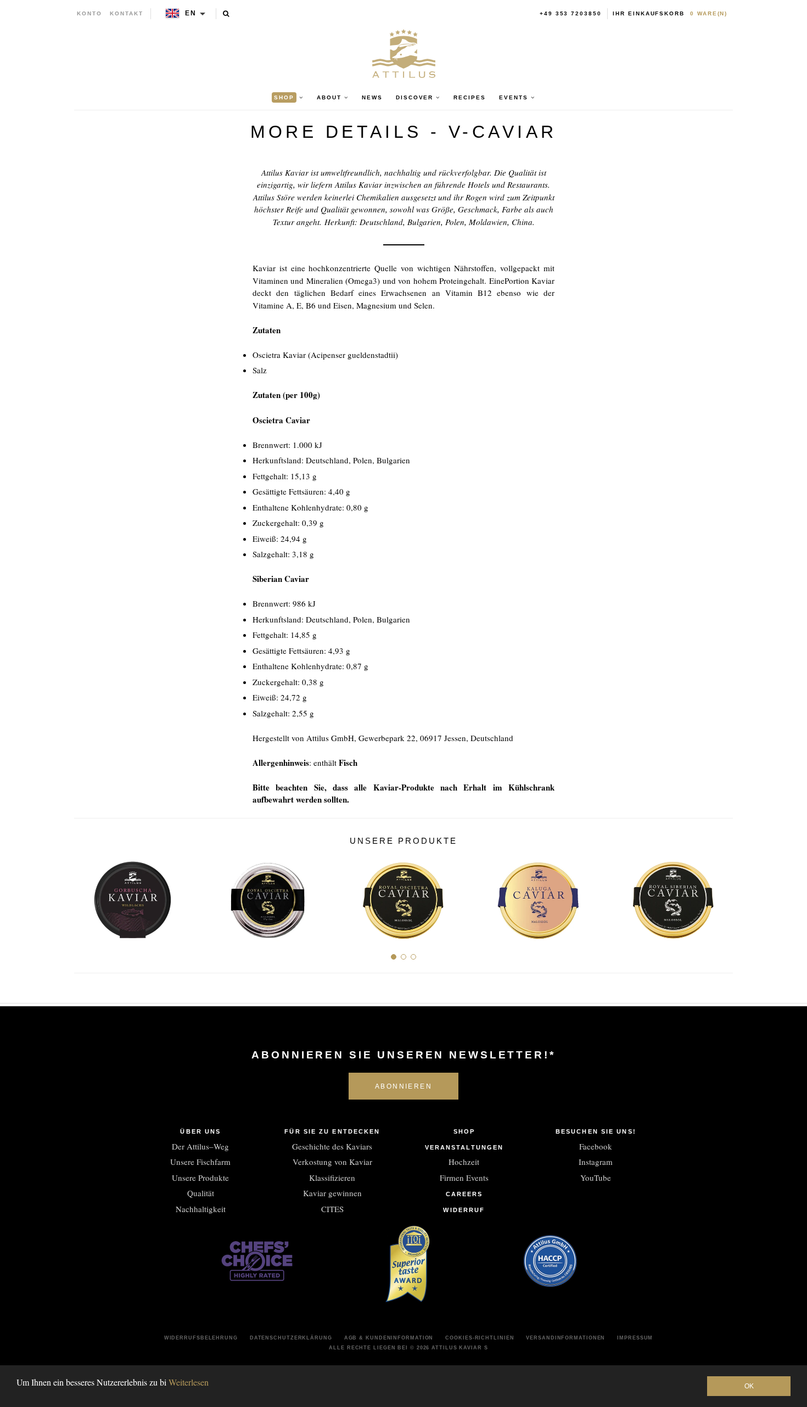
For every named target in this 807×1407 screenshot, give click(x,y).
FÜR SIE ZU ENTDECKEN (332, 1131)
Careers (464, 1194)
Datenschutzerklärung (291, 1338)
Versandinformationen (565, 1338)
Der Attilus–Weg (200, 1146)
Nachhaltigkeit (201, 1208)
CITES (332, 1208)
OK (749, 1386)
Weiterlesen (189, 1382)
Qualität (200, 1192)
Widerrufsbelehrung (201, 1338)
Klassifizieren (332, 1177)
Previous (86, 896)
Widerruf (464, 1210)
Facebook (595, 1146)
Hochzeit (464, 1161)
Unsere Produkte (200, 1177)
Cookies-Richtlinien (479, 1338)
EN (191, 13)
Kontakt (126, 13)
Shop (464, 1131)
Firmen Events (464, 1177)
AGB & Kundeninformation (389, 1338)
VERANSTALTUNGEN (464, 1147)
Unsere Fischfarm (200, 1161)
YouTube (595, 1177)
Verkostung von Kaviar (332, 1161)
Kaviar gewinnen (332, 1192)
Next (720, 896)
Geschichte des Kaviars (332, 1146)
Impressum (635, 1338)
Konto (89, 13)
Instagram (596, 1161)
